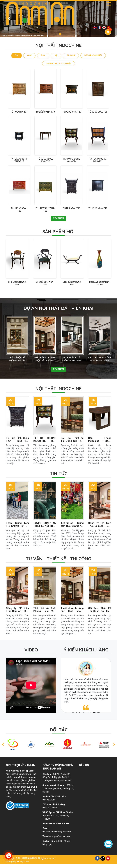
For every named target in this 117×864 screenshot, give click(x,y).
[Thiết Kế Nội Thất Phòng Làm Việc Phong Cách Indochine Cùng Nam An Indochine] (17, 335)
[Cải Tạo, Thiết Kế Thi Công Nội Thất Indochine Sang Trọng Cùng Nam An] (72, 415)
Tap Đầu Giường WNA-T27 (19, 160)
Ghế (29, 55)
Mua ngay (18, 106)
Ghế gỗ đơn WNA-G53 (44, 283)
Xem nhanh (18, 103)
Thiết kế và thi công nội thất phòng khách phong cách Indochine (72, 613)
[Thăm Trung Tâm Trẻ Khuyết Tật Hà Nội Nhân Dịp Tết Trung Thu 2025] (17, 500)
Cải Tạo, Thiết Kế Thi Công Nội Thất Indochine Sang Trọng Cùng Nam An (72, 442)
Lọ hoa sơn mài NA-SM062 (99, 283)
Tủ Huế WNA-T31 (19, 112)
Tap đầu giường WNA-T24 (71, 160)
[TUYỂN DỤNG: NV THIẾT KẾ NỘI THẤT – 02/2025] (44, 500)
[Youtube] (108, 858)
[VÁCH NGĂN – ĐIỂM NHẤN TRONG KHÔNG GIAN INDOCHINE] (72, 335)
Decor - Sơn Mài (93, 55)
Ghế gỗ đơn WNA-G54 (17, 283)
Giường (71, 55)
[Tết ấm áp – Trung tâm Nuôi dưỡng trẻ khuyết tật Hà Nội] (72, 500)
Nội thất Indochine (58, 388)
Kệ (56, 55)
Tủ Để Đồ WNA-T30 (45, 112)
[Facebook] (97, 858)
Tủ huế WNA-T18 (71, 208)
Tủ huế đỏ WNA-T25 (19, 209)
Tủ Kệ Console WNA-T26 (45, 160)
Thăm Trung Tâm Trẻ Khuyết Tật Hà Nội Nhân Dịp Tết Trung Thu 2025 (17, 527)
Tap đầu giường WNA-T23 (97, 160)
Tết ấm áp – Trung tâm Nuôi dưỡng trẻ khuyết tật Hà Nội (72, 526)
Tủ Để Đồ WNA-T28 (98, 112)
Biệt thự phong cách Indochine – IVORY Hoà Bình (99, 360)
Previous (76, 668)
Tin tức (58, 473)
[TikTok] (102, 858)
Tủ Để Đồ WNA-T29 (71, 112)
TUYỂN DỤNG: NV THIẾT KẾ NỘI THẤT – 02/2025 (44, 526)
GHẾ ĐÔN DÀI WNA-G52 (72, 283)
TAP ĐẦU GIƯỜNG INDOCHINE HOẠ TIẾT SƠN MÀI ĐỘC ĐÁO (44, 442)
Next (95, 668)
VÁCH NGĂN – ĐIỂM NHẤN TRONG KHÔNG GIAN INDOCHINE (72, 360)
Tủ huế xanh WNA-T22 (45, 209)
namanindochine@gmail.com (57, 831)
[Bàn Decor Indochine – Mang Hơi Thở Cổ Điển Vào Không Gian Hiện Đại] (99, 415)
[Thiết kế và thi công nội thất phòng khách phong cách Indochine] (44, 335)
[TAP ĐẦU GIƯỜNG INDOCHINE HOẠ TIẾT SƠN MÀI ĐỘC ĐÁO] (44, 415)
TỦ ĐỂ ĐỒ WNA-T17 (98, 208)
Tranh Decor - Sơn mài (58, 63)
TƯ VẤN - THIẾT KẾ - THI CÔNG (58, 559)
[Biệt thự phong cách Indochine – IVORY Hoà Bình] (99, 335)
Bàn (43, 55)
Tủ (16, 55)
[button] (9, 18)
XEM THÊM (58, 218)
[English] (95, 27)
